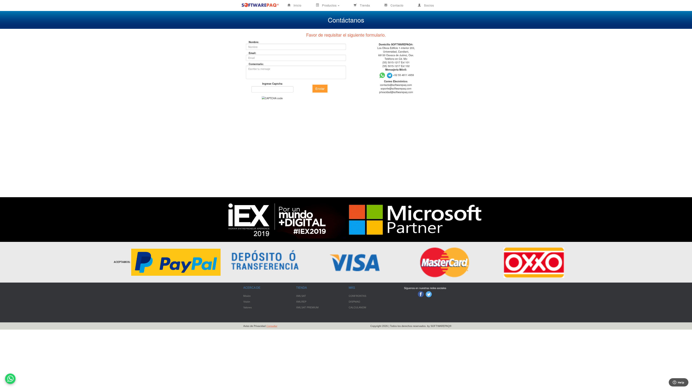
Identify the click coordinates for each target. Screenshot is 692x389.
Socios (429, 5)
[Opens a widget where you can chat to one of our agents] (678, 382)
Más (352, 287)
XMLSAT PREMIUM (307, 307)
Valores (247, 307)
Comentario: (251, 64)
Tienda (365, 5)
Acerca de (251, 287)
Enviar (320, 88)
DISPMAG (354, 301)
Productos (330, 5)
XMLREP (301, 301)
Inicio (297, 5)
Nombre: (251, 42)
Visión (246, 301)
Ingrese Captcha (272, 83)
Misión (247, 295)
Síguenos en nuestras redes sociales (425, 288)
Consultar (271, 326)
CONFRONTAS (357, 295)
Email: (251, 53)
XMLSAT (301, 295)
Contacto (397, 5)
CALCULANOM (357, 307)
